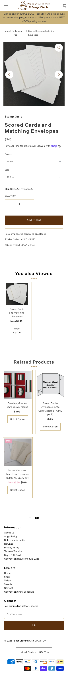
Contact (8, 588)
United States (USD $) (33, 652)
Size (7, 169)
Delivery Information (15, 540)
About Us (9, 532)
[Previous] (9, 75)
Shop (7, 576)
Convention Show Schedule (19, 591)
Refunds (8, 543)
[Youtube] (37, 518)
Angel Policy (10, 536)
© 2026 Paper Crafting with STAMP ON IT (26, 640)
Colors (8, 154)
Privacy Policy (11, 547)
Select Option (17, 330)
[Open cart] (64, 5)
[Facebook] (30, 518)
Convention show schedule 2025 (21, 558)
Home (7, 31)
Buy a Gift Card (12, 555)
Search (8, 584)
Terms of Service (13, 551)
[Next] (59, 75)
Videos (7, 580)
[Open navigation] (6, 5)
